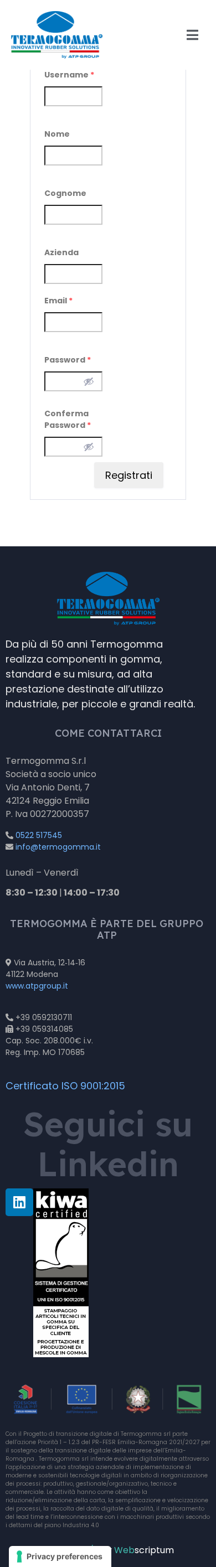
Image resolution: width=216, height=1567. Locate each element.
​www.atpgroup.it (37, 985)
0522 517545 (39, 835)
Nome (57, 133)
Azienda (61, 252)
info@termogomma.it (58, 846)
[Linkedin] (19, 1202)
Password (67, 359)
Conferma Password (67, 419)
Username (69, 74)
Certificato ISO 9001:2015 (65, 1086)
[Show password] (88, 381)
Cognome (65, 193)
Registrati (128, 475)
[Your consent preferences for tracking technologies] (60, 1556)
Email (58, 300)
